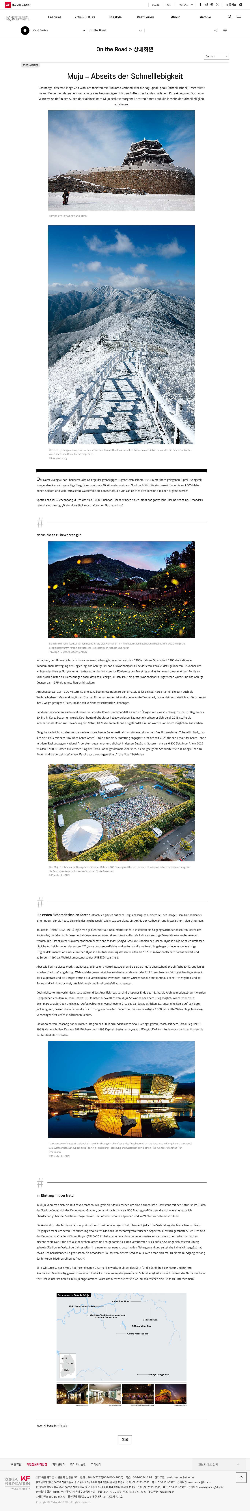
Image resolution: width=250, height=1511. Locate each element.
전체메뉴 (239, 16)
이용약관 (16, 1464)
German (210, 56)
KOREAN (183, 5)
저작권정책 (58, 1464)
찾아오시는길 (78, 1464)
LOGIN (155, 5)
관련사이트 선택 (208, 1464)
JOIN (169, 5)
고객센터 (96, 1464)
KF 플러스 (231, 5)
